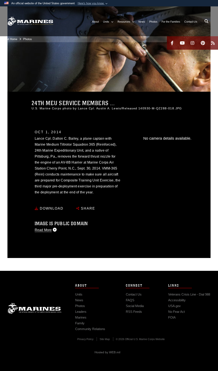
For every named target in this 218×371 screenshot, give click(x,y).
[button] (93, 3)
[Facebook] (172, 43)
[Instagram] (192, 43)
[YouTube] (182, 43)
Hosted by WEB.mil (107, 352)
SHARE (87, 208)
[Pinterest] (203, 43)
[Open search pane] (206, 21)
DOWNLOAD (51, 208)
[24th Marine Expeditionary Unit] (30, 21)
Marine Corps (34, 308)
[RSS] (213, 43)
